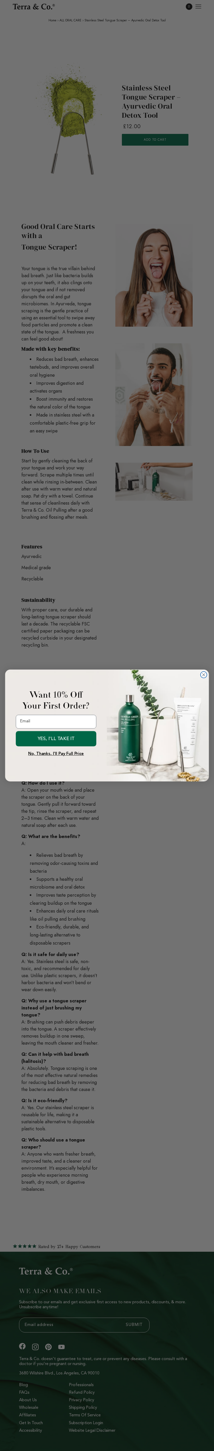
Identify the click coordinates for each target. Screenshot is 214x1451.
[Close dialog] (203, 675)
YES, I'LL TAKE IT (56, 738)
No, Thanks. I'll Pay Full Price (56, 754)
